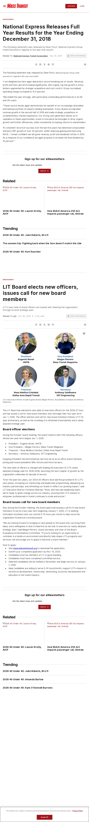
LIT (14, 316)
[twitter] (44, 64)
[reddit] (49, 64)
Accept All (44, 817)
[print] (85, 64)
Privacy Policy (78, 811)
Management (8, 19)
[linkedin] (40, 64)
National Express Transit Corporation (30, 56)
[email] (53, 64)
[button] (4, 6)
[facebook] (36, 64)
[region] (44, 814)
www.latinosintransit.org (25, 548)
